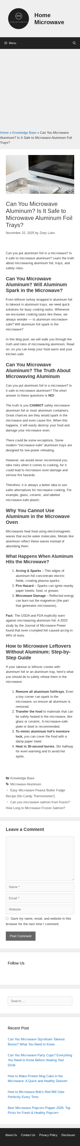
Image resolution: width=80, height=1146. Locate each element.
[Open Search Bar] (74, 43)
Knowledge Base (24, 133)
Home (4, 133)
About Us (11, 1135)
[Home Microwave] (18, 18)
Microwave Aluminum (25, 784)
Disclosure (68, 1135)
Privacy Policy (48, 1135)
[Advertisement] (40, 87)
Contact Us (28, 1135)
